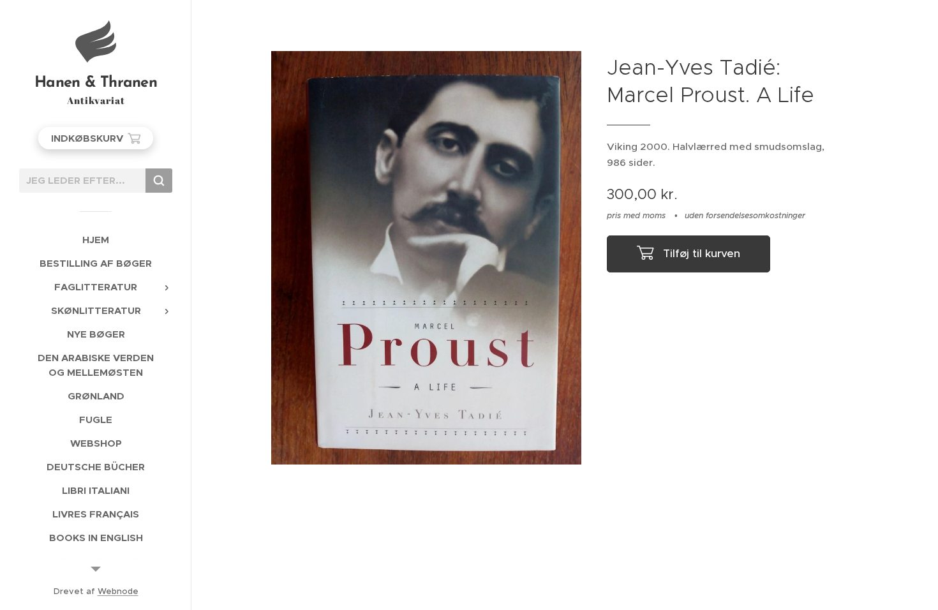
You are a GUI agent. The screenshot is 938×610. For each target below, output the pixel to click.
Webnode (118, 591)
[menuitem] (96, 239)
